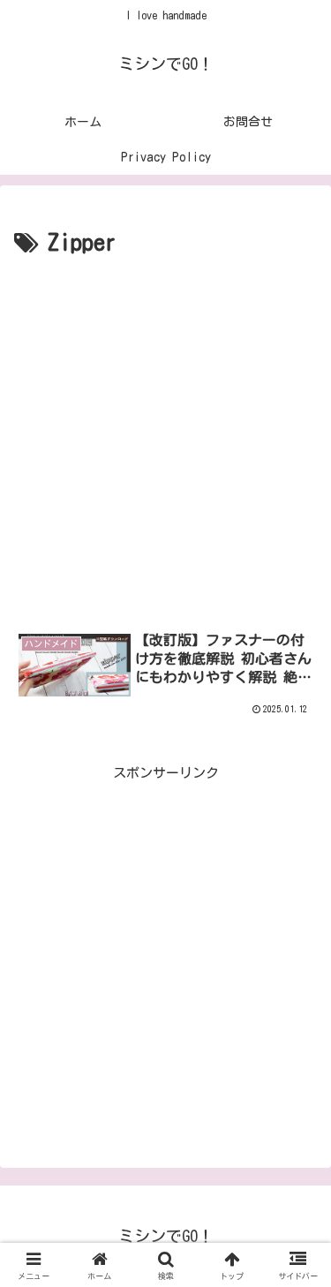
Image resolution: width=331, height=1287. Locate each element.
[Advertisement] (165, 437)
